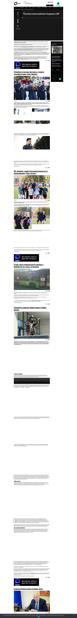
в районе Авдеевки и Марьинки (22, 59)
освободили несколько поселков (27, 46)
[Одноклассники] (18, 20)
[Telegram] (18, 22)
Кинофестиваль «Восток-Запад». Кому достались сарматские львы (56, 66)
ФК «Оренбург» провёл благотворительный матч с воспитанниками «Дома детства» (31, 172)
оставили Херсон (27, 54)
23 (61, 77)
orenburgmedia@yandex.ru (28, 3)
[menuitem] (16, 7)
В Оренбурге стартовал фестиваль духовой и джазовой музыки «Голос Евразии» (29, 73)
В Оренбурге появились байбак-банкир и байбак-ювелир (30, 308)
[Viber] (49, 60)
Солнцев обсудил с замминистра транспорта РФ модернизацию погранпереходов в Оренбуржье (56, 57)
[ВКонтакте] (18, 19)
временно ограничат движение (36, 300)
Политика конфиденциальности (68, 615)
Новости (19, 9)
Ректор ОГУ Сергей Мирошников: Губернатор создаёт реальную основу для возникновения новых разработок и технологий (57, 60)
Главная (16, 9)
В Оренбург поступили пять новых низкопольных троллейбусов (56, 63)
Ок (38, 616)
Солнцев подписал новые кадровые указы (28, 603)
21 (58, 77)
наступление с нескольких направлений (25, 49)
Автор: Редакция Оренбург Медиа (18, 28)
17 (52, 77)
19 (55, 77)
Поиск (50, 5)
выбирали (32, 587)
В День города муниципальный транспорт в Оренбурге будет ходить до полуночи (29, 265)
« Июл (52, 69)
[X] (48, 60)
